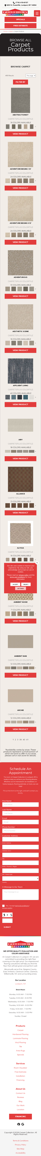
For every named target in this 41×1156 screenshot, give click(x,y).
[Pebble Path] (13, 451)
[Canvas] (13, 559)
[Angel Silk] (31, 559)
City (3, 858)
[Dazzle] (19, 289)
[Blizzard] (20, 425)
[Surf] (13, 397)
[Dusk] (20, 371)
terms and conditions (17, 577)
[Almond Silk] (20, 641)
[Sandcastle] (7, 613)
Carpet (11, 31)
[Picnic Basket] (19, 613)
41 (27, 740)
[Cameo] (31, 668)
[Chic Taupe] (31, 722)
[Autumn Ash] (13, 613)
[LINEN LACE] (20, 154)
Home (5, 31)
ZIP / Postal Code (7, 874)
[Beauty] (13, 289)
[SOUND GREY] (25, 180)
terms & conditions (22, 906)
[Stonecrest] (25, 722)
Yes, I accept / (16, 907)
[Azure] (25, 397)
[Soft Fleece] (19, 451)
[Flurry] (31, 397)
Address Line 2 (6, 850)
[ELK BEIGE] (31, 180)
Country (4, 882)
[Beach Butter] (20, 317)
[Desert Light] (25, 451)
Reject (25, 584)
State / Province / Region (9, 866)
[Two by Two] (19, 505)
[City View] (13, 343)
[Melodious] (20, 479)
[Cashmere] (25, 126)
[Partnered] (13, 505)
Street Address (6, 843)
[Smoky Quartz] (13, 126)
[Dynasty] (19, 397)
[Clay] (31, 451)
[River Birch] (13, 668)
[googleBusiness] (22, 1124)
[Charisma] (31, 289)
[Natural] (19, 668)
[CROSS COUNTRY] (13, 180)
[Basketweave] (19, 559)
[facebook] (18, 1124)
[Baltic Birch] (31, 126)
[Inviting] (25, 289)
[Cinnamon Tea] (19, 126)
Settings (20, 588)
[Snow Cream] (25, 343)
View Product (20, 134)
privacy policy (7, 908)
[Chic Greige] (25, 668)
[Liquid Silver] (31, 613)
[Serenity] (20, 533)
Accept (15, 584)
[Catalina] (25, 559)
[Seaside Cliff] (19, 343)
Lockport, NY (20, 984)
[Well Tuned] (25, 505)
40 (24, 740)
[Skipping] (31, 343)
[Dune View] (20, 695)
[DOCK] (19, 180)
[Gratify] (20, 262)
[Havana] (20, 100)
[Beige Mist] (13, 722)
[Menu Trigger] (37, 13)
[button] (20, 19)
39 (20, 740)
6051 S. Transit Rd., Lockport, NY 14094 (21, 5)
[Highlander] (25, 613)
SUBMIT (7, 927)
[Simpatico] (31, 505)
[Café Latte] (19, 722)
